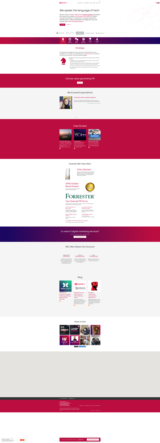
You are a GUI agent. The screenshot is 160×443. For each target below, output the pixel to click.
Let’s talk (62, 24)
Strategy (63, 41)
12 (83, 117)
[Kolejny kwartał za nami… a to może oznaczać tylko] (85, 330)
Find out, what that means (92, 439)
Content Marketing (83, 42)
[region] (80, 374)
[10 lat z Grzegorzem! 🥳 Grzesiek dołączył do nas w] (75, 340)
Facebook (158, 2)
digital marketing (88, 14)
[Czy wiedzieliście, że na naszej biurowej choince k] (95, 330)
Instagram (156, 2)
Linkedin (157, 2)
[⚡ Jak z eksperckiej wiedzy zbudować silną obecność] (65, 330)
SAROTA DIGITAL (97, 405)
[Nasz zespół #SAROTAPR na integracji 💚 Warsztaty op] (85, 340)
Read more (68, 24)
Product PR (90, 42)
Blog (91, 2)
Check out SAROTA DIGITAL (79, 236)
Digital (94, 2)
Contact (92, 405)
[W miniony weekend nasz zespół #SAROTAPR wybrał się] (95, 340)
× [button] (61, 439)
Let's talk (79, 82)
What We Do (80, 2)
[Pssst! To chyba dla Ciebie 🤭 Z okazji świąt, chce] (65, 340)
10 (82, 117)
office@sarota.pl (71, 398)
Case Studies (86, 2)
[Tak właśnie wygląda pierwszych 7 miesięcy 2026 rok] (75, 330)
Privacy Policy (92, 410)
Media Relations (70, 42)
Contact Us (98, 2)
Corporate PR (97, 42)
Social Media (76, 42)
